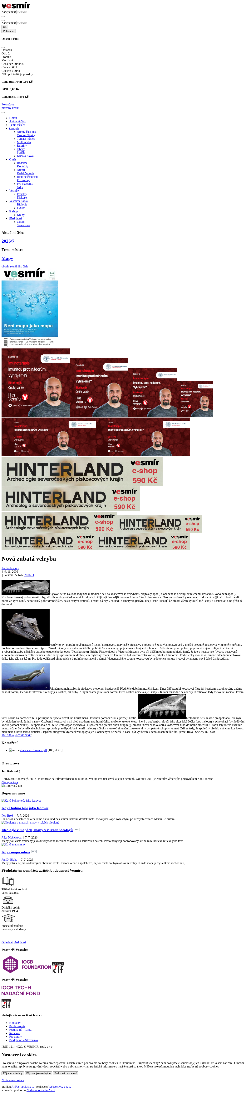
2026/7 (8, 241)
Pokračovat (8, 104)
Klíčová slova (25, 156)
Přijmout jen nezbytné (38, 1073)
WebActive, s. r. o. (59, 1086)
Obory (21, 149)
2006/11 (29, 575)
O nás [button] (12, 159)
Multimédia (24, 142)
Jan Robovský (10, 568)
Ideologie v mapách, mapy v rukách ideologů (37, 830)
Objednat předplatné (14, 942)
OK (5, 27)
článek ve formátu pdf (33, 750)
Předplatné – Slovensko (23, 1040)
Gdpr (20, 187)
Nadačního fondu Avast (41, 1090)
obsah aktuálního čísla (17, 266)
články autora (10, 782)
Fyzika (21, 208)
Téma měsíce (17, 124)
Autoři (21, 169)
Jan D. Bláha (9, 859)
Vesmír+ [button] (14, 190)
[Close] (3, 47)
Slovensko (23, 225)
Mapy (7, 258)
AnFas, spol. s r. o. (22, 1086)
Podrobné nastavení (65, 1073)
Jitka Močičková (12, 837)
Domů (13, 117)
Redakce (22, 163)
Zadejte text (9, 11)
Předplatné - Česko (20, 1029)
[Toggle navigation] (3, 112)
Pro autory (23, 180)
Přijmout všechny (12, 1073)
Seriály (21, 152)
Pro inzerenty (25, 183)
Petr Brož (7, 815)
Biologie (22, 204)
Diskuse (22, 197)
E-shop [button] (13, 211)
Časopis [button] (14, 128)
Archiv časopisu (27, 131)
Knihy (21, 214)
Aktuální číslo (17, 121)
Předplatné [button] (15, 218)
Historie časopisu (27, 176)
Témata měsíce (26, 138)
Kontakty (22, 166)
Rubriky (22, 145)
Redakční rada (25, 173)
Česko (21, 221)
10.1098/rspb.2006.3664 (16, 735)
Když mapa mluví (16, 852)
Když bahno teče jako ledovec (25, 808)
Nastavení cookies (13, 1080)
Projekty (22, 194)
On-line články (26, 135)
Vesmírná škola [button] (18, 201)
